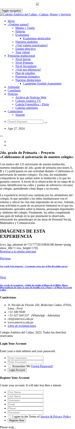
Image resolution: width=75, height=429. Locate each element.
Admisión (14, 87)
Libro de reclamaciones (22, 325)
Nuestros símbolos (26, 41)
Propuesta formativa (27, 76)
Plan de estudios (25, 73)
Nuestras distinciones (28, 80)
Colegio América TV (28, 101)
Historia (20, 31)
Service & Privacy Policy (55, 416)
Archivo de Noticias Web (30, 97)
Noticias (13, 94)
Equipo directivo (25, 48)
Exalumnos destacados (37, 38)
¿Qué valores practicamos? (31, 45)
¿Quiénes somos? (18, 24)
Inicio (11, 21)
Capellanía (14, 90)
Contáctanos (15, 111)
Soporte (20, 114)
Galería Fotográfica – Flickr (32, 104)
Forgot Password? (42, 366)
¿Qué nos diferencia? (28, 69)
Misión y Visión (25, 28)
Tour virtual (22, 52)
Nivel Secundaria (25, 66)
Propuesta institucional (21, 55)
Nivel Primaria (24, 62)
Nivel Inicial (22, 59)
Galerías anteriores (26, 107)
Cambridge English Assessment (42, 83)
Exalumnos (22, 34)
